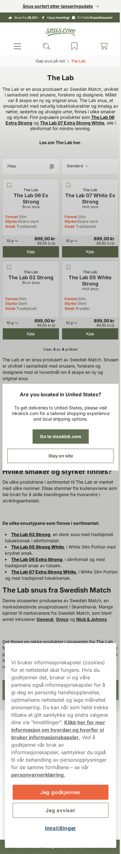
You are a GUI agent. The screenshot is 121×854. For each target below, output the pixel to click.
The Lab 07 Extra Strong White (38, 128)
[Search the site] (44, 46)
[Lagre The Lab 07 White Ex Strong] (66, 190)
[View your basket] (100, 46)
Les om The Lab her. (58, 148)
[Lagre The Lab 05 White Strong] (66, 273)
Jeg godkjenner (58, 792)
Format (11, 222)
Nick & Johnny (91, 624)
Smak (10, 232)
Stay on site (58, 455)
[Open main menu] (16, 46)
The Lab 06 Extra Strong (81, 122)
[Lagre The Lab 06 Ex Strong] (9, 190)
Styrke (11, 227)
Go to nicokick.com (58, 436)
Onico (62, 624)
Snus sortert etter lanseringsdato (55, 6)
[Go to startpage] (58, 32)
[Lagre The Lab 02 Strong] (9, 273)
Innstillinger (58, 828)
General (45, 624)
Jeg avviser (58, 810)
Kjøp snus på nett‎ (48, 61)
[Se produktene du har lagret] (71, 46)
